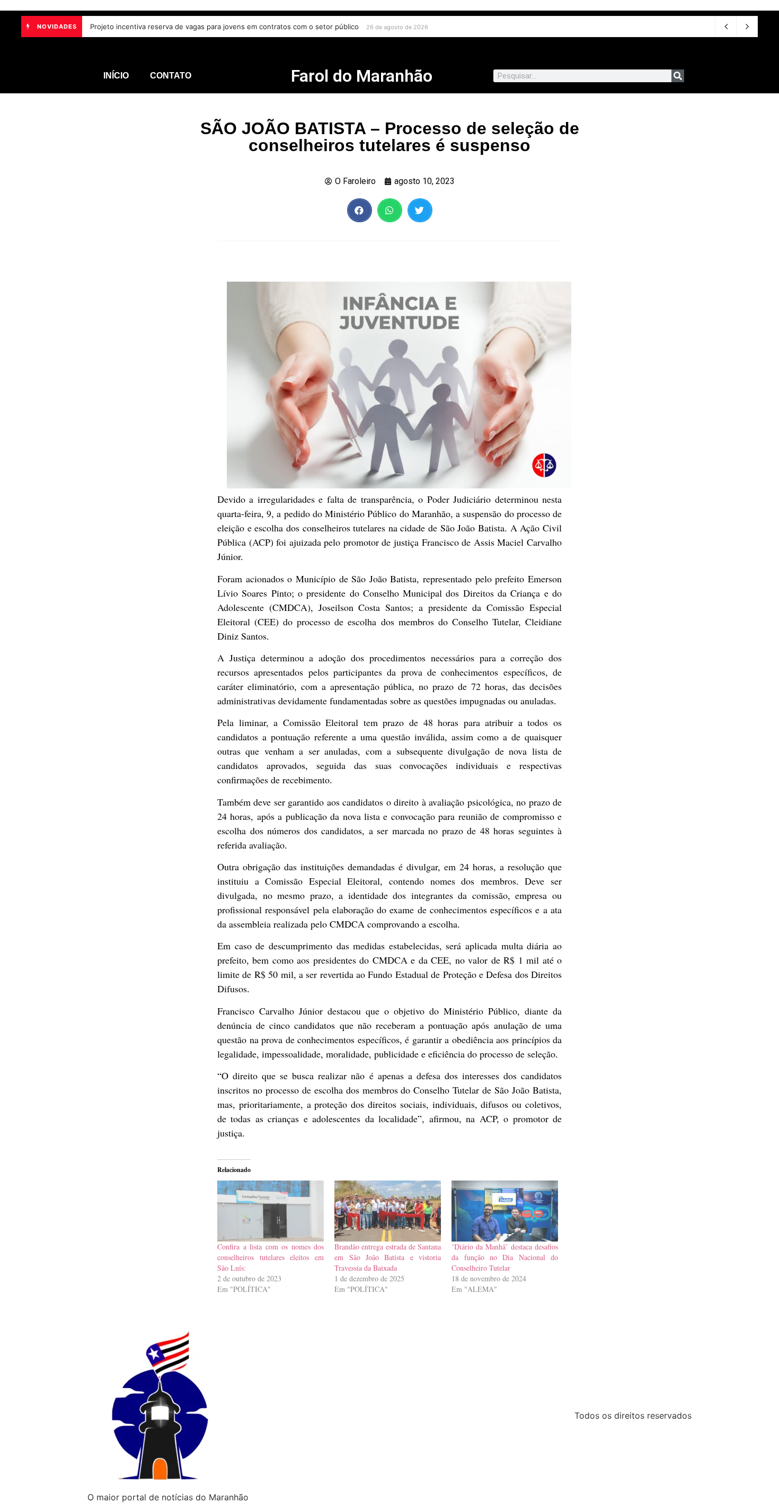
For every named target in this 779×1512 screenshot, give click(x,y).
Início (116, 75)
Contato (170, 75)
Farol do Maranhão (361, 76)
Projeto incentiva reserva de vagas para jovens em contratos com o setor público (224, 26)
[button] (359, 210)
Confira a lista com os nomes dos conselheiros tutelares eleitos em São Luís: (270, 1257)
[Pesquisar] (677, 75)
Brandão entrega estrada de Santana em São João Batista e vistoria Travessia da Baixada (387, 1257)
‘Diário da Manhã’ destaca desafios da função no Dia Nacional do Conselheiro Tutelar (505, 1257)
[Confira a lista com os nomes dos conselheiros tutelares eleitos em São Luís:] (270, 1211)
